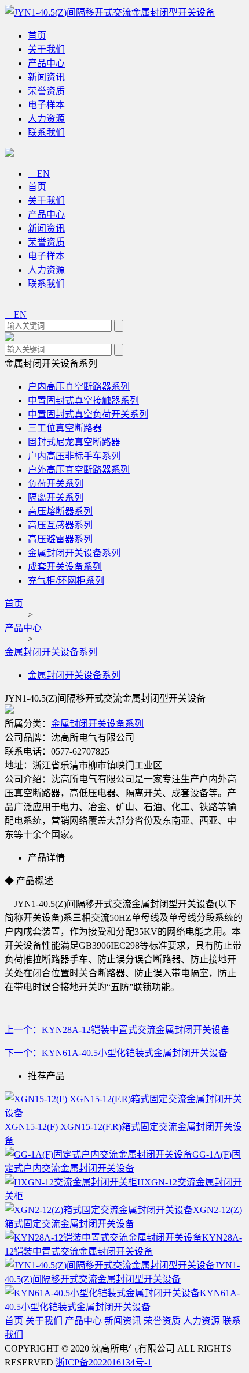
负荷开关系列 (55, 483)
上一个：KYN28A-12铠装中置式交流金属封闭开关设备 (117, 1030)
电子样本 (46, 105)
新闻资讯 (46, 77)
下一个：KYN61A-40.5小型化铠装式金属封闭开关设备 (116, 1053)
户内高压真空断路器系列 (79, 386)
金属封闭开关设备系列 (74, 553)
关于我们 (46, 49)
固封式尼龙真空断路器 (74, 442)
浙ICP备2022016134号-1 (104, 1362)
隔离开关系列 (55, 497)
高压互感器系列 (60, 525)
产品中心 (46, 63)
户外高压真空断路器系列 (79, 470)
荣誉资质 (46, 91)
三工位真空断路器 (65, 428)
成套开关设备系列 (65, 567)
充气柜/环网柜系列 (66, 580)
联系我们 (46, 132)
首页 (37, 35)
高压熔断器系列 (60, 511)
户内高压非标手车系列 (74, 456)
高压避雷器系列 (60, 539)
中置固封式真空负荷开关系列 (88, 414)
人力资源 (46, 119)
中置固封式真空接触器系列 (83, 400)
